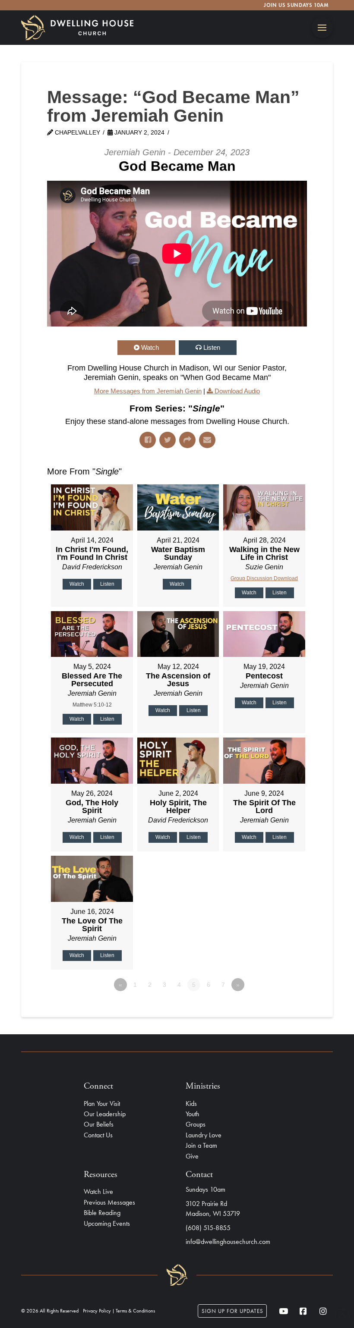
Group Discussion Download (264, 578)
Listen (211, 347)
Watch (150, 347)
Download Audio (237, 391)
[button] (322, 27)
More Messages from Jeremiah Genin (148, 391)
